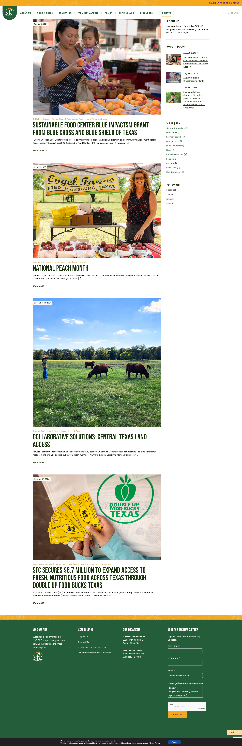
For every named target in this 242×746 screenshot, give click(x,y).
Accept (174, 742)
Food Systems (85, 119)
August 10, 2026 (190, 73)
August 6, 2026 (190, 87)
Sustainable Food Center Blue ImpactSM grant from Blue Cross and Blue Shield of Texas (91, 129)
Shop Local (171, 167)
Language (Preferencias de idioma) (185, 683)
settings (127, 743)
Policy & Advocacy (100, 119)
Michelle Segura (42, 119)
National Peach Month (60, 268)
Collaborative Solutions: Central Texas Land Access (90, 441)
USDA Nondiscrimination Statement (94, 652)
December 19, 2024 (42, 303)
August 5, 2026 (41, 24)
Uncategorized (173, 172)
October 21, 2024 (42, 479)
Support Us (83, 636)
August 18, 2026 (190, 53)
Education (171, 132)
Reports (170, 163)
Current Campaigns (175, 128)
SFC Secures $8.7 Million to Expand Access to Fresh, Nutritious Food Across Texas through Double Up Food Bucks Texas (89, 578)
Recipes (170, 159)
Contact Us (83, 642)
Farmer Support (59, 119)
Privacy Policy (154, 743)
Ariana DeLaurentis (43, 564)
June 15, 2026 (40, 167)
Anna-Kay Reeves (43, 262)
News (84, 262)
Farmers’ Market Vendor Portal (92, 647)
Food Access (72, 119)
